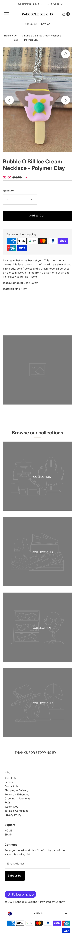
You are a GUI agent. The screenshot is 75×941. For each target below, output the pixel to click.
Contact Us (11, 786)
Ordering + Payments (17, 798)
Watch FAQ (11, 806)
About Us (10, 778)
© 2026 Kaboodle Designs (21, 901)
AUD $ (38, 913)
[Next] (65, 100)
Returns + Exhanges (17, 794)
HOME (8, 830)
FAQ (7, 802)
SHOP (8, 834)
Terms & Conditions (16, 810)
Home (7, 35)
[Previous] (9, 100)
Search (9, 782)
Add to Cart (37, 215)
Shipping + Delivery (16, 790)
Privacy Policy (13, 814)
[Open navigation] (6, 14)
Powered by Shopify (52, 901)
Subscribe (15, 875)
